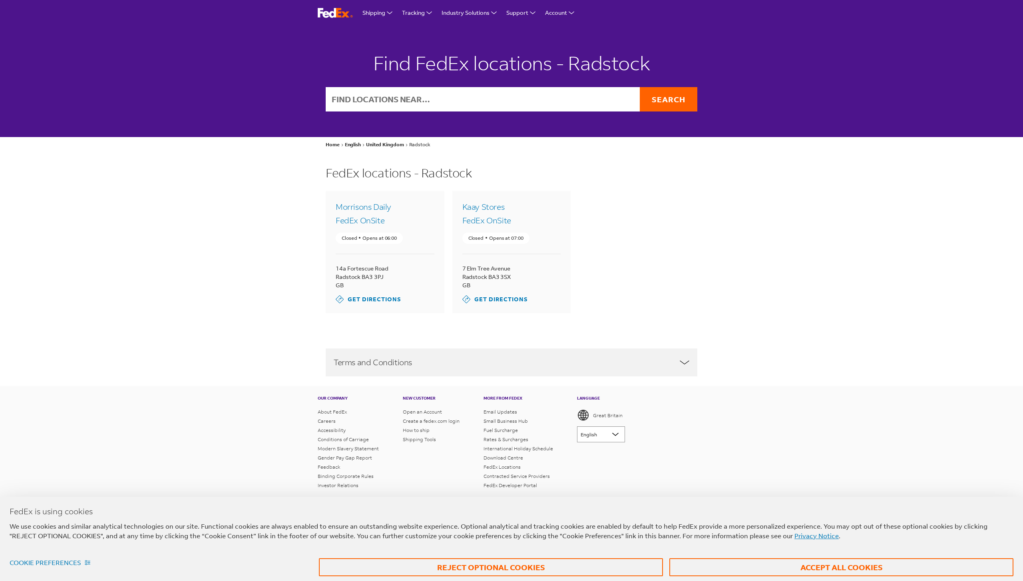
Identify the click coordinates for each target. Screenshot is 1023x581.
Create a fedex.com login (431, 421)
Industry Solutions (466, 12)
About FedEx (332, 412)
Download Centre (503, 458)
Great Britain (608, 415)
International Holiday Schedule (518, 449)
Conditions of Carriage (343, 439)
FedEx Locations (502, 467)
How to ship (416, 430)
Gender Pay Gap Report (345, 458)
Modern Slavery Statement (348, 449)
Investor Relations (338, 485)
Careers (327, 421)
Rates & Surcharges (506, 439)
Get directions (368, 299)
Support (517, 12)
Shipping (373, 12)
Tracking (413, 12)
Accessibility (332, 430)
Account (556, 12)
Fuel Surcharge (501, 430)
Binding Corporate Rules (346, 476)
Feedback (329, 467)
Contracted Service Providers (517, 476)
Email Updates (500, 412)
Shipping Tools (419, 439)
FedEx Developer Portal (510, 485)
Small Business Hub (506, 421)
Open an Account (422, 412)
